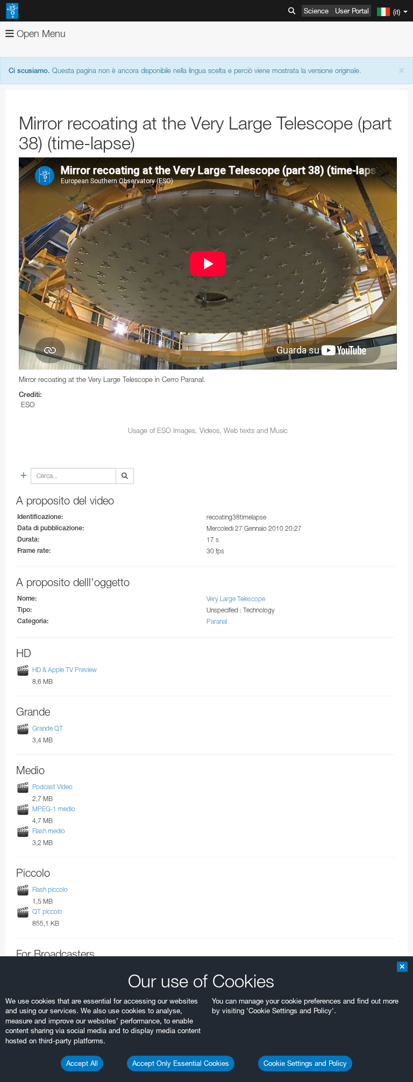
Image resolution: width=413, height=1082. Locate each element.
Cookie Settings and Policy (305, 1063)
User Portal (352, 10)
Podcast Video (52, 787)
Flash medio (48, 831)
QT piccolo (47, 911)
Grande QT (47, 728)
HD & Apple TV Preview (64, 670)
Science (316, 10)
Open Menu (40, 33)
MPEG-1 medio (53, 809)
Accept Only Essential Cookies (180, 1063)
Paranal (216, 621)
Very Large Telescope (235, 599)
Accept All (82, 1063)
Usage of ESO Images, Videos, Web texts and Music (208, 430)
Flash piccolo (50, 889)
